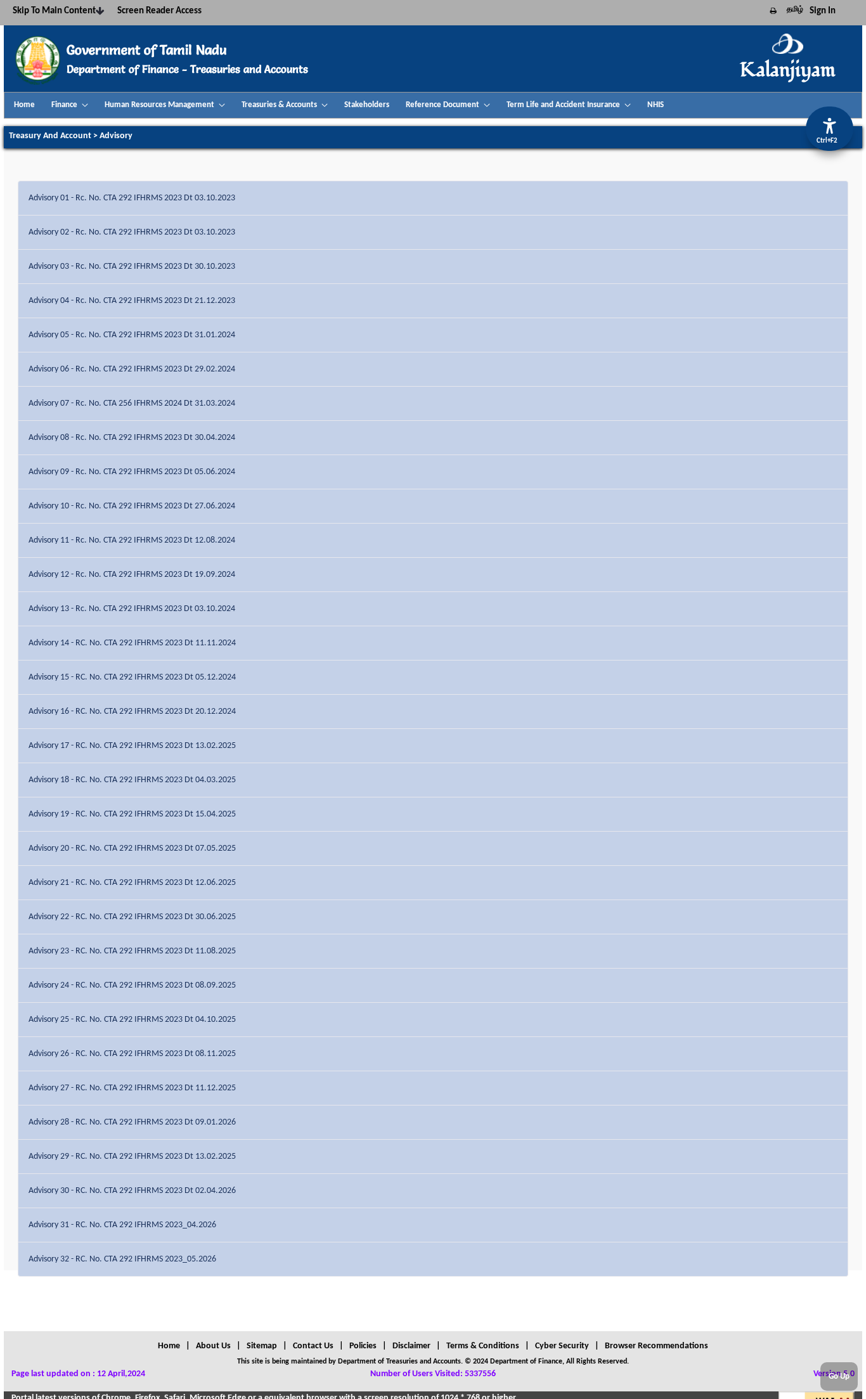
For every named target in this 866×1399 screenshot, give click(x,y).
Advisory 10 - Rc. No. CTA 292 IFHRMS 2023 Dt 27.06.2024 (132, 506)
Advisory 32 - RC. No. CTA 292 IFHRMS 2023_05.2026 (122, 1259)
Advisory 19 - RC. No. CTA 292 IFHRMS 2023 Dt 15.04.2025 (132, 814)
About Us (213, 1346)
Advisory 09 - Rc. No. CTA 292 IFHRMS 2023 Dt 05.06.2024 (132, 472)
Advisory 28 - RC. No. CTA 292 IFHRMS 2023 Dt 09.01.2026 (132, 1122)
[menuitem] (24, 105)
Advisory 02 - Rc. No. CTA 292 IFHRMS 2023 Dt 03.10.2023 (132, 232)
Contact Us (313, 1346)
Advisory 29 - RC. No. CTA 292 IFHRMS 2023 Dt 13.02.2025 (132, 1156)
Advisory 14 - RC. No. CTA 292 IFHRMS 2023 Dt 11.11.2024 (132, 643)
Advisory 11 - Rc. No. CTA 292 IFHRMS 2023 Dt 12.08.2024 (132, 540)
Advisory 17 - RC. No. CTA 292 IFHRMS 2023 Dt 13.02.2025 (132, 746)
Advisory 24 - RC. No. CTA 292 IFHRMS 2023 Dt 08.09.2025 (132, 985)
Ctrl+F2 (827, 141)
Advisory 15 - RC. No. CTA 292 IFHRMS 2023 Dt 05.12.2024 (132, 677)
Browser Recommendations (656, 1346)
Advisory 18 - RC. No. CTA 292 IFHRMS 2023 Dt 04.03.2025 (132, 780)
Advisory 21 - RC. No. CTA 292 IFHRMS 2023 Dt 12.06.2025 (132, 882)
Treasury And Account (50, 136)
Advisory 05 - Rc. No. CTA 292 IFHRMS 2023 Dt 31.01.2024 (132, 335)
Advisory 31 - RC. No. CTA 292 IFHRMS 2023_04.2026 (122, 1225)
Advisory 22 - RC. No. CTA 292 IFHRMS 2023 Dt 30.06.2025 (132, 917)
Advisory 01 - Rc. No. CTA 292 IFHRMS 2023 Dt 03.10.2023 (132, 198)
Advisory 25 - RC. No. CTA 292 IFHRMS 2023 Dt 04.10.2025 (132, 1019)
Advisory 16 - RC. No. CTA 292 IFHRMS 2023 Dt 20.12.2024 (132, 711)
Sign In (823, 11)
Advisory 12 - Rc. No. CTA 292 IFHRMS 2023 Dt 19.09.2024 (132, 574)
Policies (363, 1346)
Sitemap (262, 1346)
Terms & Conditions (482, 1346)
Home (169, 1346)
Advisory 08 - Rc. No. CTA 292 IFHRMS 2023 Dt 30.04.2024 (132, 437)
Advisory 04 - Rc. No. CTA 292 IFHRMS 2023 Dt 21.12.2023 (132, 301)
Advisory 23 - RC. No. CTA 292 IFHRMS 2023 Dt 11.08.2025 (132, 951)
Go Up (839, 1376)
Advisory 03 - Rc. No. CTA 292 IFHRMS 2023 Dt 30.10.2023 (132, 266)
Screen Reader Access (159, 11)
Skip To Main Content (54, 11)
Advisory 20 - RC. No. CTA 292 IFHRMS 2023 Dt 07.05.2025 (132, 848)
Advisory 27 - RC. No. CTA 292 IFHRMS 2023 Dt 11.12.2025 (132, 1088)
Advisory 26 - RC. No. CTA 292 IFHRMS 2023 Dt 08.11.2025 (132, 1054)
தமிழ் (795, 9)
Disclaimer (411, 1346)
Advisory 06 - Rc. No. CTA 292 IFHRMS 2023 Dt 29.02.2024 (132, 369)
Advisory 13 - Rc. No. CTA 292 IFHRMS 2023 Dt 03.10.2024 (132, 609)
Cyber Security (562, 1346)
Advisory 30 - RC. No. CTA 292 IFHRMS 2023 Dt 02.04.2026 (132, 1191)
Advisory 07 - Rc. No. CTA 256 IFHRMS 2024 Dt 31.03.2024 (132, 403)
